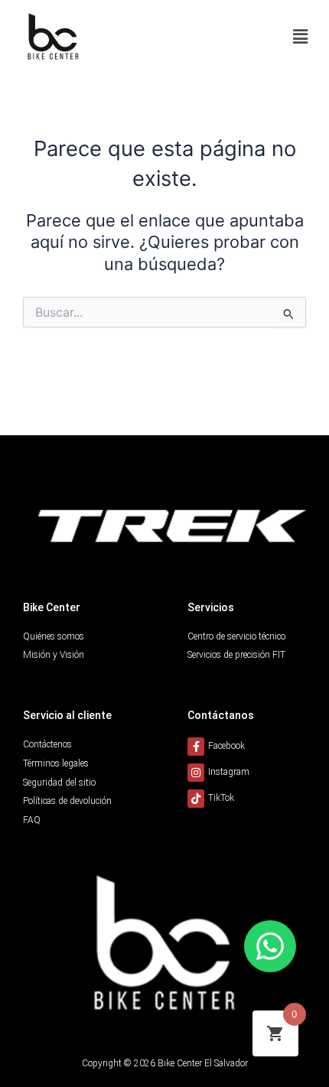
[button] (301, 36)
